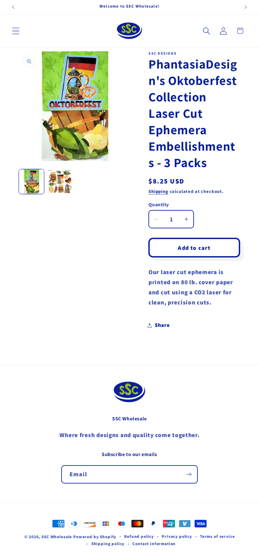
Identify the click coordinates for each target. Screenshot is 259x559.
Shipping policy (108, 543)
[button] (16, 30)
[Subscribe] (188, 474)
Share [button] (162, 325)
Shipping (158, 191)
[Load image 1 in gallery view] (31, 181)
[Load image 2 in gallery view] (60, 181)
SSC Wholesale (56, 536)
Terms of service (217, 536)
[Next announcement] (246, 7)
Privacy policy (177, 536)
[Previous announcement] (13, 7)
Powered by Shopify (94, 536)
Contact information (154, 543)
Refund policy (139, 536)
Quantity (158, 204)
